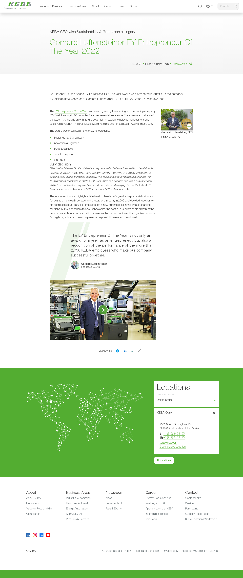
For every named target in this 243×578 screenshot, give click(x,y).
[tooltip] (140, 351)
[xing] (132, 351)
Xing (184, 86)
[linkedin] (125, 351)
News (121, 6)
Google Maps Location (173, 446)
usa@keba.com (168, 442)
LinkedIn (186, 80)
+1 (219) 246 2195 (174, 433)
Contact (134, 6)
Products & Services (50, 6)
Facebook (187, 73)
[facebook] (118, 351)
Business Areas (77, 6)
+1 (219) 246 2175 (174, 437)
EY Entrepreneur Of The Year (71, 111)
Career (108, 6)
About (95, 6)
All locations (164, 460)
